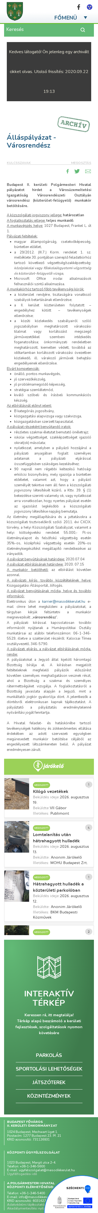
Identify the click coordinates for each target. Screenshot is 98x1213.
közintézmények (49, 1096)
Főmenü (65, 17)
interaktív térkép (49, 998)
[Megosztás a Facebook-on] (67, 171)
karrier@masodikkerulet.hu (63, 601)
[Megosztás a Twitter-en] (77, 171)
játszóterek (49, 1082)
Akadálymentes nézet (89, 7)
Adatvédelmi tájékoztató (26, 1204)
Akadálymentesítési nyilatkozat (31, 1208)
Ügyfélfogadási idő (22, 1174)
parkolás (49, 1055)
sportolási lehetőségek (49, 1069)
